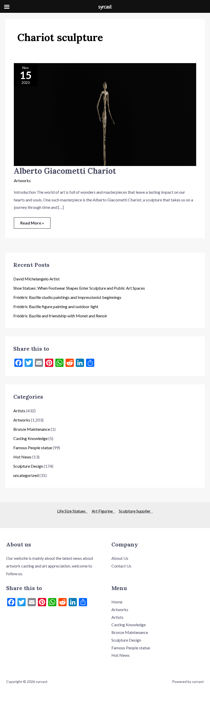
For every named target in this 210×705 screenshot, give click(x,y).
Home (116, 601)
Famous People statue (32, 447)
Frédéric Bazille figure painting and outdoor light (55, 306)
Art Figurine (103, 510)
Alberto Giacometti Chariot (65, 171)
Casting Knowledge (30, 438)
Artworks (22, 180)
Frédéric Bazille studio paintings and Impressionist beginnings (67, 297)
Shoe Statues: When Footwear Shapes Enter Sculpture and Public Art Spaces (79, 288)
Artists (19, 410)
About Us (119, 558)
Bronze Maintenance (31, 429)
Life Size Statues (72, 510)
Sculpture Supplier (136, 510)
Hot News (22, 456)
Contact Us (121, 565)
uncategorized (26, 475)
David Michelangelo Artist (36, 278)
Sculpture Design (28, 466)
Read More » (32, 221)
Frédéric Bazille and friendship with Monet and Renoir (60, 315)
